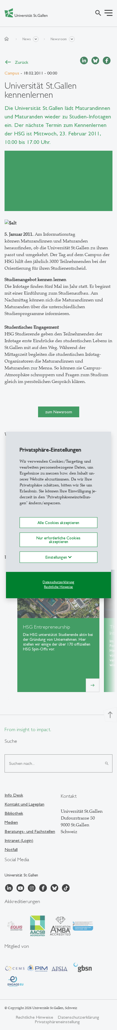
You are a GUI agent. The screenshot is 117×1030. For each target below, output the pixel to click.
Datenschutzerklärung (58, 582)
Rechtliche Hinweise (58, 587)
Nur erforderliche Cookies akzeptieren (58, 540)
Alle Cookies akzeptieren (58, 522)
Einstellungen (56, 557)
